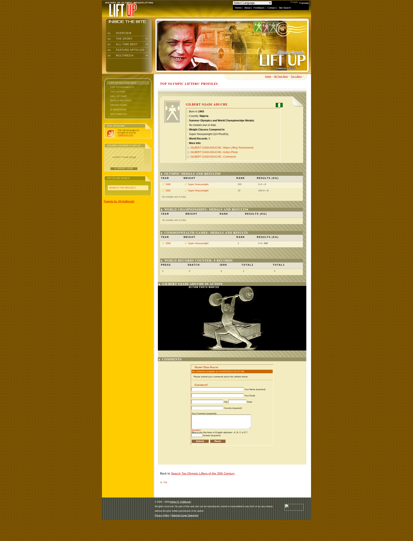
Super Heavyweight (198, 184)
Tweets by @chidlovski (118, 201)
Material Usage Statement (184, 515)
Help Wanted (118, 114)
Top (165, 482)
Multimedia (120, 55)
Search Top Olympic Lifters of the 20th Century (203, 473)
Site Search (285, 7)
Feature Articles (125, 49)
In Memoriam (118, 109)
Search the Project (122, 187)
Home (238, 7)
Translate (304, 3)
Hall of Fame (118, 96)
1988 (168, 184)
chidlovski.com (125, 135)
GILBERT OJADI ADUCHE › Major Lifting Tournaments (222, 147)
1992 (168, 190)
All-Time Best (122, 44)
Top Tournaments (122, 87)
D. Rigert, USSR (124, 168)
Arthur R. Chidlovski (180, 502)
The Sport (120, 38)
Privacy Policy (162, 515)
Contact (271, 7)
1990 (168, 243)
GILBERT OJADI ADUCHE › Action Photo (214, 152)
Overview (119, 33)
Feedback (259, 7)
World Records (120, 100)
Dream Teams (118, 105)
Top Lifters (117, 91)
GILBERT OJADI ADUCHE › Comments (213, 156)
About (247, 7)
